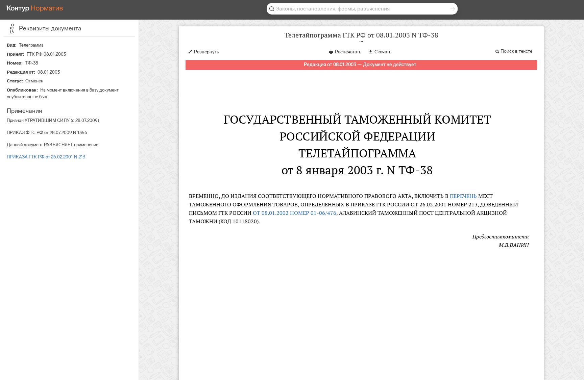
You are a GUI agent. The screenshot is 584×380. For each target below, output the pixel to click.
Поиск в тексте (516, 51)
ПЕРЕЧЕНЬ (463, 196)
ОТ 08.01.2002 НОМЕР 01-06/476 (294, 212)
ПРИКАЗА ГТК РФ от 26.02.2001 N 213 (46, 156)
